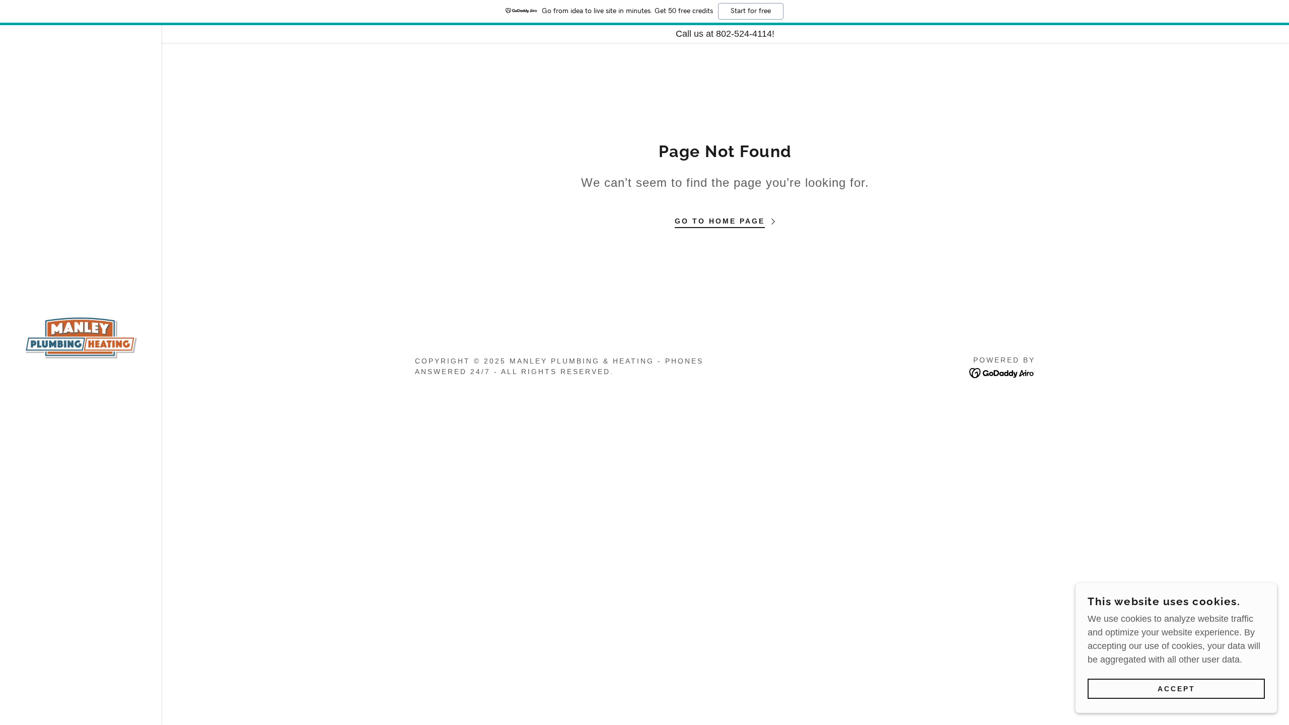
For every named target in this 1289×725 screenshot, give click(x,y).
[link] (80, 337)
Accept (1176, 689)
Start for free (751, 11)
